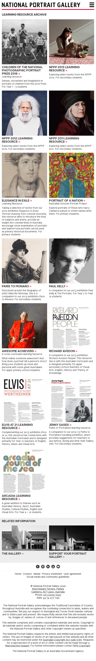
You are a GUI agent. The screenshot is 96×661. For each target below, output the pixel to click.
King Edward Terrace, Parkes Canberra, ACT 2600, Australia (48, 590)
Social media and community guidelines (48, 576)
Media (37, 573)
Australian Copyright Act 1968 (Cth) (62, 639)
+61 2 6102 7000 (52, 594)
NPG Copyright (81, 645)
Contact (27, 573)
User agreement (72, 573)
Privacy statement (52, 573)
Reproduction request (17, 645)
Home (18, 573)
